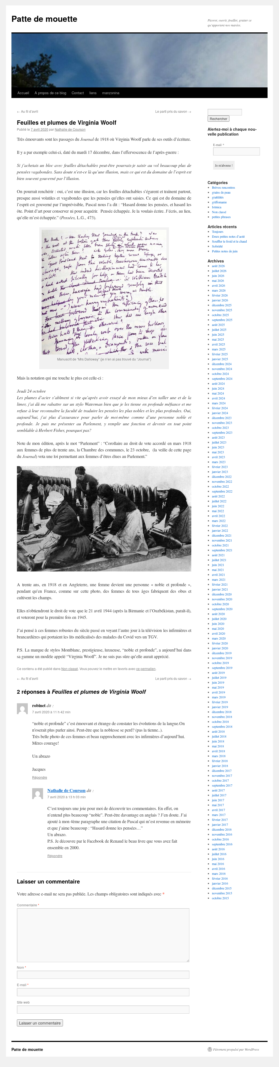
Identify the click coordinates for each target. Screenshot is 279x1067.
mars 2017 (219, 814)
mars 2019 (219, 697)
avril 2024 (218, 398)
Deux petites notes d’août (228, 236)
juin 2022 (218, 506)
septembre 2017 (222, 785)
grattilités (218, 197)
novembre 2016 (222, 834)
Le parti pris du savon (173, 111)
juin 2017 (218, 800)
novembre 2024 (222, 368)
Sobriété (217, 246)
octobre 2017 (220, 780)
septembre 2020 (222, 609)
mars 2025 (219, 349)
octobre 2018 (220, 721)
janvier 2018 (220, 765)
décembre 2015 (222, 888)
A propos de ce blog (50, 92)
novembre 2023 (222, 422)
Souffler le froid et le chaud (229, 241)
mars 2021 (219, 579)
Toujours (217, 231)
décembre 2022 (222, 476)
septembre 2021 (222, 550)
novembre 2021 (222, 540)
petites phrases (221, 217)
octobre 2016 (220, 839)
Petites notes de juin (225, 251)
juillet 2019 (219, 677)
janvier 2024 (220, 413)
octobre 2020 (220, 604)
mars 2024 (219, 403)
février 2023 (220, 466)
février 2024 (220, 408)
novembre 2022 (222, 481)
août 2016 (218, 849)
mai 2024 (218, 393)
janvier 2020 (220, 648)
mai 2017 (218, 805)
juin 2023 (218, 447)
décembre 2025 (222, 305)
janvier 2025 (220, 359)
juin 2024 (218, 388)
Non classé (69, 668)
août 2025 (218, 324)
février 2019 (220, 702)
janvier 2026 (220, 300)
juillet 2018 (219, 736)
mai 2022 (218, 511)
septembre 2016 (222, 844)
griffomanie (219, 202)
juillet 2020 (219, 618)
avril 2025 (218, 344)
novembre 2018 (222, 716)
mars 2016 (219, 873)
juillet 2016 (219, 854)
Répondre (39, 777)
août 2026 (218, 266)
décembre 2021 (222, 535)
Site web (23, 1002)
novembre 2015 (222, 893)
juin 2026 (218, 275)
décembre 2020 (222, 594)
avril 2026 (218, 285)
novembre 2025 (222, 310)
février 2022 (220, 525)
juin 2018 (218, 741)
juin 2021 (218, 564)
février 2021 (220, 584)
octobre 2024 (220, 373)
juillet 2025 (219, 329)
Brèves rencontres (223, 187)
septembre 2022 (222, 491)
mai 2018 (218, 746)
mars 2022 (219, 520)
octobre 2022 (220, 486)
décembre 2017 (222, 770)
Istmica (216, 207)
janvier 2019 (220, 707)
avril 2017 (218, 810)
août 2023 (218, 437)
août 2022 (218, 496)
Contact (78, 92)
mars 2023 (219, 462)
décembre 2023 (222, 417)
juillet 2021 (219, 560)
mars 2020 (219, 638)
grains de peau (221, 192)
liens (93, 92)
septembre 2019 (222, 667)
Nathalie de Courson (70, 129)
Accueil (23, 92)
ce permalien (146, 668)
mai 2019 (218, 687)
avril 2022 (218, 515)
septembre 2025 (222, 319)
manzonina (110, 92)
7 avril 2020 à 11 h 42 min (51, 712)
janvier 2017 (220, 824)
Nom (21, 967)
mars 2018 (219, 756)
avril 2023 (218, 457)
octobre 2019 (220, 663)
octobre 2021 (220, 545)
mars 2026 (219, 290)
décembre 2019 (222, 653)
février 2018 (220, 761)
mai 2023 (218, 452)
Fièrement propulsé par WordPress (236, 1049)
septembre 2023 (222, 432)
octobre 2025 (220, 315)
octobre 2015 (220, 898)
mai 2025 (218, 339)
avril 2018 (218, 751)
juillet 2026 (219, 270)
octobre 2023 (220, 427)
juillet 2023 (219, 442)
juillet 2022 (219, 501)
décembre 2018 (222, 712)
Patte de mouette (44, 18)
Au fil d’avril (27, 111)
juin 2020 (218, 623)
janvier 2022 (220, 530)
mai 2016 (218, 863)
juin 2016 (218, 859)
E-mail (23, 984)
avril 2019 (218, 692)
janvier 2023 (220, 471)
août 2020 (218, 614)
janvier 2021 (220, 589)
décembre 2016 (222, 829)
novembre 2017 (222, 775)
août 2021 (218, 555)
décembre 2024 (222, 364)
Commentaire (28, 905)
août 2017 (218, 790)
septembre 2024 (222, 378)
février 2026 (220, 295)
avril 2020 (218, 633)
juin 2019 (218, 682)
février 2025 (220, 354)
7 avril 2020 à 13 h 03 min (66, 796)
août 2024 (218, 383)
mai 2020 (218, 628)
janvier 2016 (220, 883)
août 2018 (218, 731)
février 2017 (220, 819)
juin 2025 (218, 334)
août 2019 (218, 672)
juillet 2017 (219, 795)
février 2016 (220, 878)
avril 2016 (218, 868)
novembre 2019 (222, 658)
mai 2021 (218, 569)
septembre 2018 (222, 726)
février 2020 (220, 643)
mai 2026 (218, 280)
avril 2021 (218, 574)
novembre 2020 (222, 599)
